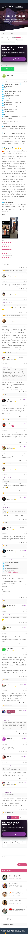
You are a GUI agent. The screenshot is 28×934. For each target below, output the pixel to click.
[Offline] (2, 75)
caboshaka (20, 38)
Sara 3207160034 (14, 884)
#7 (26, 430)
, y (12, 463)
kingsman (11, 876)
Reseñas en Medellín (18, 876)
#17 (26, 717)
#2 (26, 281)
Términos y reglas (5, 931)
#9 (26, 474)
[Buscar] (25, 1)
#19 (26, 762)
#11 (26, 533)
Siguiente (14, 817)
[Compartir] (24, 81)
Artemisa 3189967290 (15, 900)
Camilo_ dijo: (6, 477)
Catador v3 (5, 930)
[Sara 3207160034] (5, 886)
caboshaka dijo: (7, 302)
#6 (26, 405)
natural (2, 41)
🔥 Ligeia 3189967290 (15, 892)
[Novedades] (22, 1)
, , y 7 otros (13, 270)
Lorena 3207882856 (14, 875)
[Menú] (3, 6)
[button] (4, 842)
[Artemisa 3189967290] (5, 903)
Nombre (4, 857)
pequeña (13, 41)
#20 (26, 789)
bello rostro (20, 40)
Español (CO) (15, 930)
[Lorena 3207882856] (5, 877)
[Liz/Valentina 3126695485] (5, 911)
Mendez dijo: (6, 765)
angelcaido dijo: (7, 367)
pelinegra (8, 41)
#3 (26, 299)
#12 (26, 556)
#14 (26, 633)
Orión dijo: (5, 614)
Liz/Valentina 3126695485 (19, 909)
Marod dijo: (6, 507)
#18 (26, 744)
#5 (26, 363)
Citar (26, 267)
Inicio (2, 933)
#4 (26, 326)
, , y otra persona (14, 315)
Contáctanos (23, 930)
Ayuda (23, 931)
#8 (26, 453)
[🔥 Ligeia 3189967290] (5, 894)
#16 (26, 690)
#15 (26, 654)
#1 (26, 81)
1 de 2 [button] (8, 817)
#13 (26, 611)
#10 (26, 504)
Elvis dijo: (5, 720)
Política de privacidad (16, 931)
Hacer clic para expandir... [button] (14, 379)
